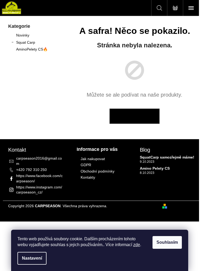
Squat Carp (25, 42)
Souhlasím (167, 242)
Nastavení (32, 258)
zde (136, 244)
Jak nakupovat (93, 159)
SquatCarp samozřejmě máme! (167, 157)
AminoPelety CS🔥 (32, 49)
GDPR (86, 165)
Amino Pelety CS (155, 168)
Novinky (22, 35)
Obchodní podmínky (97, 171)
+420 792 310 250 (31, 170)
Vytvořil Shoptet (182, 206)
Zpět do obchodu (135, 116)
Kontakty (88, 177)
